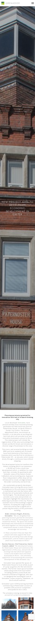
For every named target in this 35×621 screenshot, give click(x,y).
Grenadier (21, 423)
